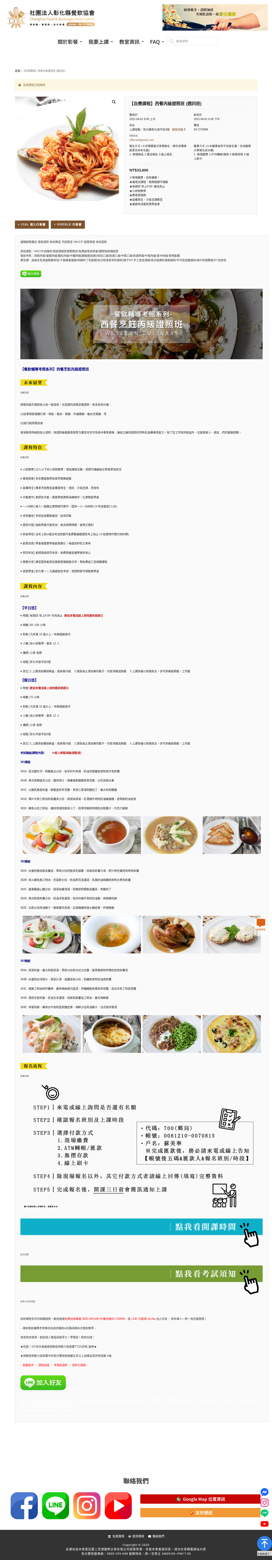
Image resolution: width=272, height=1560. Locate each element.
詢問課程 (261, 929)
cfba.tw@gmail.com (141, 139)
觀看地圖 (178, 129)
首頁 (17, 70)
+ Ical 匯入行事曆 (31, 224)
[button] (69, 41)
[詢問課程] (261, 923)
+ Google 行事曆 (68, 224)
